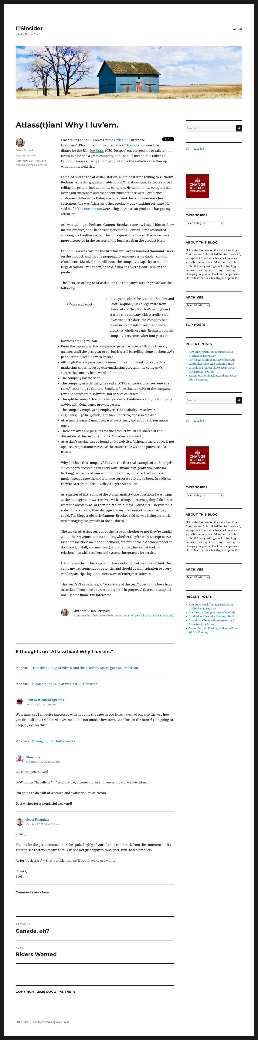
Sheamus (33, 757)
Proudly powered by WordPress (50, 1022)
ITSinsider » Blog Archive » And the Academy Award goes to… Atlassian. (85, 668)
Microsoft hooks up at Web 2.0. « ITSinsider (64, 684)
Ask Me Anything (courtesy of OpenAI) (212, 359)
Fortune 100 (93, 209)
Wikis (43, 164)
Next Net (21, 164)
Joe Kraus (97, 150)
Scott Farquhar (37, 819)
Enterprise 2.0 (24, 160)
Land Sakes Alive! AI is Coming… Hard (211, 363)
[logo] (214, 158)
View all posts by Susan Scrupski (154, 615)
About (237, 29)
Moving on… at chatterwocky (53, 741)
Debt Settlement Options (45, 700)
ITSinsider (29, 28)
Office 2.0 (121, 140)
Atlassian (131, 145)
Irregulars (40, 160)
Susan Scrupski (25, 150)
